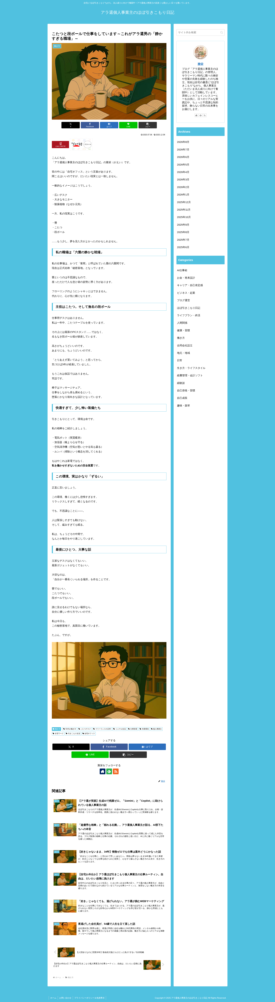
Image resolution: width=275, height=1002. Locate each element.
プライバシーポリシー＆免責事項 (89, 998)
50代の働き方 (70, 729)
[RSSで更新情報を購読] (116, 771)
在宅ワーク (59, 734)
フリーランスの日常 (103, 729)
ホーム (53, 998)
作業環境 (145, 729)
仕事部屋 (133, 729)
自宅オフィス (90, 734)
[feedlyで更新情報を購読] (109, 771)
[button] (148, 125)
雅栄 (200, 64)
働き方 (57, 729)
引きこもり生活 (74, 734)
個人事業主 (157, 729)
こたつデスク (85, 729)
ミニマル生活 (120, 729)
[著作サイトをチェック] (102, 771)
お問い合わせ (65, 998)
